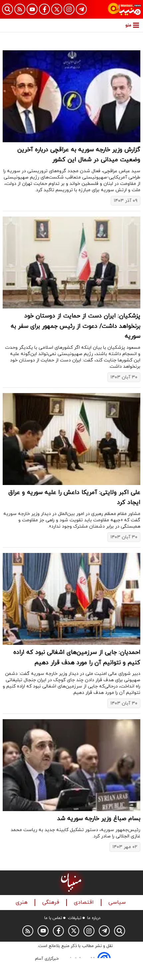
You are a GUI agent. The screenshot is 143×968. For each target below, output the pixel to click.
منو (128, 25)
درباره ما (93, 918)
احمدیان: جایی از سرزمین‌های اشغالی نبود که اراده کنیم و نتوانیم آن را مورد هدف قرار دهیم (76, 657)
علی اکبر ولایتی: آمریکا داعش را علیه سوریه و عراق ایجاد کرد (74, 497)
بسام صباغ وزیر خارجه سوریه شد (98, 818)
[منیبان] (124, 9)
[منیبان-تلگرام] (81, 9)
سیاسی (117, 902)
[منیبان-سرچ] (119, 930)
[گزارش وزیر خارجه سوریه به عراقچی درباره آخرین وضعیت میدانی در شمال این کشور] (71, 96)
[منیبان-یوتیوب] (32, 9)
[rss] (19, 9)
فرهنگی (51, 902)
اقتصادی (84, 902)
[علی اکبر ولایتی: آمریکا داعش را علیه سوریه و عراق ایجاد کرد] (71, 439)
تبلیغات (74, 918)
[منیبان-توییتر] (56, 9)
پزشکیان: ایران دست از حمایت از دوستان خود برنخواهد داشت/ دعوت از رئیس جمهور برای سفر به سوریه (75, 326)
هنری (22, 902)
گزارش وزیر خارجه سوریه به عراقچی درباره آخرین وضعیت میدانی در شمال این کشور (78, 155)
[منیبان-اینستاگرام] (69, 9)
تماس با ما (53, 918)
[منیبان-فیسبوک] (44, 9)
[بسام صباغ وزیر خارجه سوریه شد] (71, 765)
